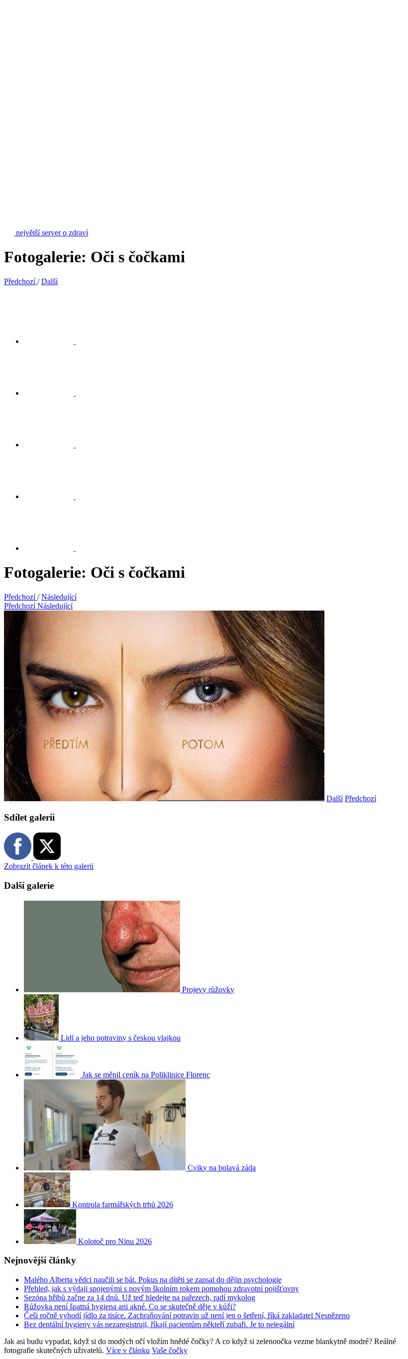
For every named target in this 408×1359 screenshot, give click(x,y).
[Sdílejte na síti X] (55, 341)
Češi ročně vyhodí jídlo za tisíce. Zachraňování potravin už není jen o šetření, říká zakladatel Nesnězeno (187, 1315)
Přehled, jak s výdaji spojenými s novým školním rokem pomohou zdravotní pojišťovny (161, 1288)
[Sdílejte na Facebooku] (55, 393)
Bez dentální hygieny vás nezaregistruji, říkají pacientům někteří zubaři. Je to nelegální (159, 1324)
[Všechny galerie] (55, 496)
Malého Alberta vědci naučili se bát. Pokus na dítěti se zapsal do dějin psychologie (153, 1279)
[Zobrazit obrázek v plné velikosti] (55, 444)
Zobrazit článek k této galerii (49, 866)
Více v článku (128, 1350)
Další (334, 798)
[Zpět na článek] (55, 548)
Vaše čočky (170, 1350)
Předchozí (360, 798)
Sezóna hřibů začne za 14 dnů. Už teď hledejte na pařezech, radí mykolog (139, 1297)
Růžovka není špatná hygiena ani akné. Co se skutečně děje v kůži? (130, 1306)
